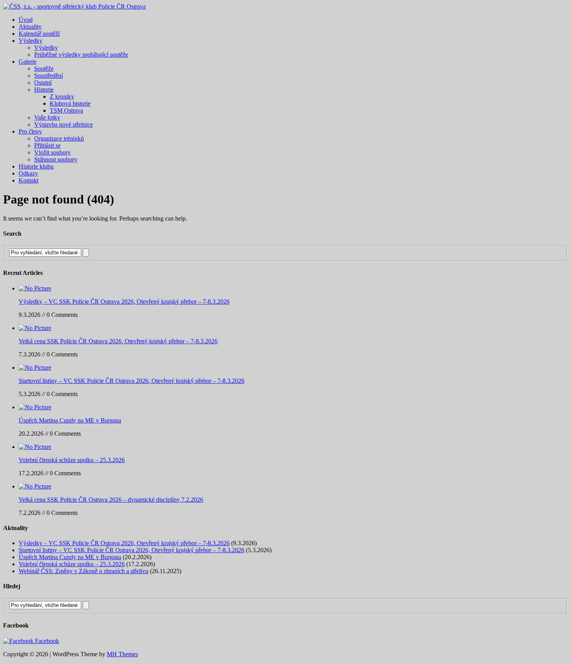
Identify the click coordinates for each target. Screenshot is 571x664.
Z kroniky (62, 96)
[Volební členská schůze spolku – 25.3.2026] (35, 446)
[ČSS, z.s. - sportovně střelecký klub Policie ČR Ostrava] (74, 6)
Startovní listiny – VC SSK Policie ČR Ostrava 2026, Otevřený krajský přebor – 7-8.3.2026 (131, 380)
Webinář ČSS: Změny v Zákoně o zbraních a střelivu (83, 571)
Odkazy (28, 173)
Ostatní (43, 82)
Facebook (46, 641)
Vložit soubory (52, 152)
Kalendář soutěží (39, 33)
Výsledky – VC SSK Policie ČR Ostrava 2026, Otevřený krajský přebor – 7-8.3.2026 (124, 301)
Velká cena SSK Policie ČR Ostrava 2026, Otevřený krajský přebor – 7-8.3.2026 (118, 341)
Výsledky (30, 40)
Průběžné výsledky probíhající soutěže (81, 54)
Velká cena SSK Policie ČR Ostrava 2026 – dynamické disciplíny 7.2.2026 (111, 499)
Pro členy (30, 131)
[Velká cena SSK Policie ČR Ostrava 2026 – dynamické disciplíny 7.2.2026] (35, 486)
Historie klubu (36, 166)
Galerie (28, 61)
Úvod (26, 19)
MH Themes (122, 654)
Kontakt (28, 180)
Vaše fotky (47, 117)
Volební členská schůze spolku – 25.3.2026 (72, 460)
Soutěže (44, 68)
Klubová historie (70, 103)
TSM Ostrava (66, 110)
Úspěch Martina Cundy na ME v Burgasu (70, 420)
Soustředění (48, 75)
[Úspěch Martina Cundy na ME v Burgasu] (35, 407)
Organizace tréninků (59, 138)
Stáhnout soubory (55, 159)
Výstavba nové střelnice (63, 124)
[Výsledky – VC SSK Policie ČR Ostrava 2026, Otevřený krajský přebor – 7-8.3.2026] (35, 288)
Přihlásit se (47, 145)
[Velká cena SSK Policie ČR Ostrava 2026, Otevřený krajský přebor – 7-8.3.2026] (35, 328)
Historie (44, 89)
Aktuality (30, 26)
